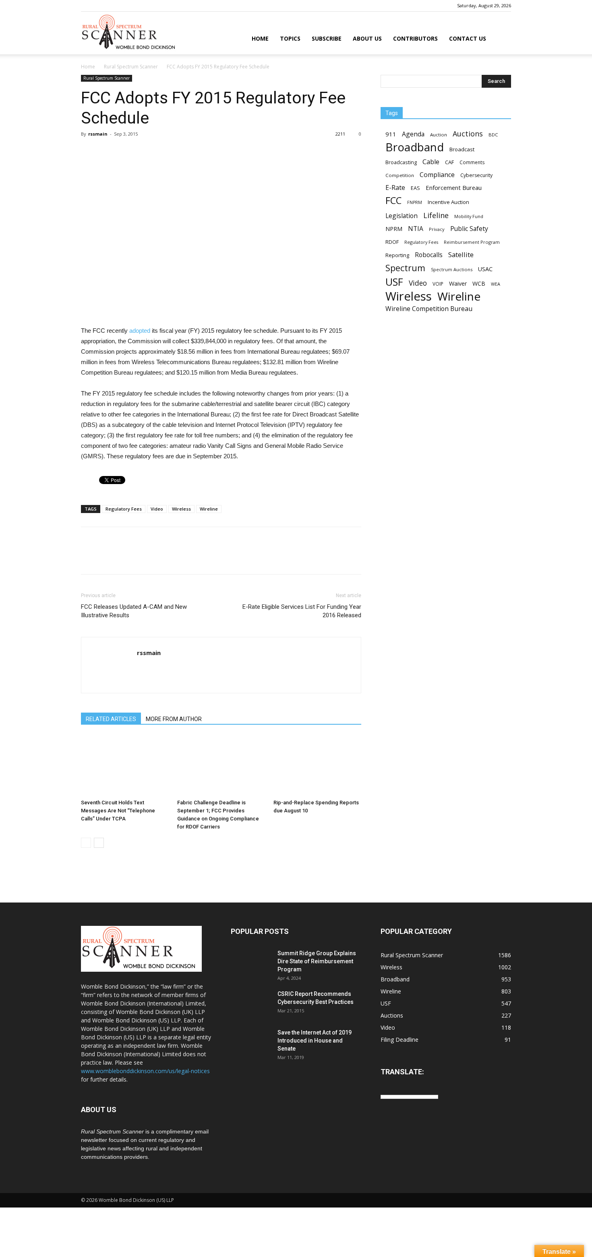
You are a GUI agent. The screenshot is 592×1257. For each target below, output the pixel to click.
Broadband (414, 147)
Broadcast (461, 149)
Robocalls (429, 255)
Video (157, 509)
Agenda (413, 134)
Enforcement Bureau (454, 187)
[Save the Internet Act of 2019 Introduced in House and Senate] (251, 1042)
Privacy (437, 229)
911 (390, 134)
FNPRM (414, 202)
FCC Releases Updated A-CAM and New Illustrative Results (134, 611)
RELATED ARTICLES (111, 719)
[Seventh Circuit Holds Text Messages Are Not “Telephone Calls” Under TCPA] (125, 766)
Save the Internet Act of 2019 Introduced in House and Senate (314, 1040)
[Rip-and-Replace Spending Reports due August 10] (317, 766)
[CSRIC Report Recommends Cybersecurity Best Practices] (251, 1004)
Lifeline (436, 215)
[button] (501, 39)
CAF (449, 162)
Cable (430, 162)
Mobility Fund (468, 216)
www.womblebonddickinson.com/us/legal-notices (145, 1071)
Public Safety (469, 229)
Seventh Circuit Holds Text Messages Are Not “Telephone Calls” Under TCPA (118, 811)
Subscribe (327, 38)
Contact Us (467, 38)
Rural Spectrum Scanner (131, 66)
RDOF (392, 241)
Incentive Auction (448, 202)
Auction (438, 135)
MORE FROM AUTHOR (174, 719)
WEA (495, 284)
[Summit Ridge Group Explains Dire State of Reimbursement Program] (251, 963)
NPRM (393, 229)
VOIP (438, 283)
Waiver (458, 283)
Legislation (401, 216)
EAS (415, 188)
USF (394, 282)
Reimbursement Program (472, 242)
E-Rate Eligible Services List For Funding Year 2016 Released (301, 611)
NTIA (415, 229)
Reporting (397, 255)
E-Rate (395, 187)
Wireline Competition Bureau (428, 309)
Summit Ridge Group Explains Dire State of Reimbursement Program (316, 961)
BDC (493, 135)
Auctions (468, 134)
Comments (472, 162)
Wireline (209, 509)
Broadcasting (401, 162)
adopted (139, 330)
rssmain (98, 134)
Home (260, 38)
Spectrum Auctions (451, 269)
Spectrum (405, 268)
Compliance (437, 175)
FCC (393, 200)
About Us (367, 38)
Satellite (461, 254)
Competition (399, 175)
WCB (478, 283)
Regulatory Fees (124, 509)
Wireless (181, 509)
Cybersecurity (476, 175)
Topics (290, 38)
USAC (485, 269)
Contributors (415, 38)
